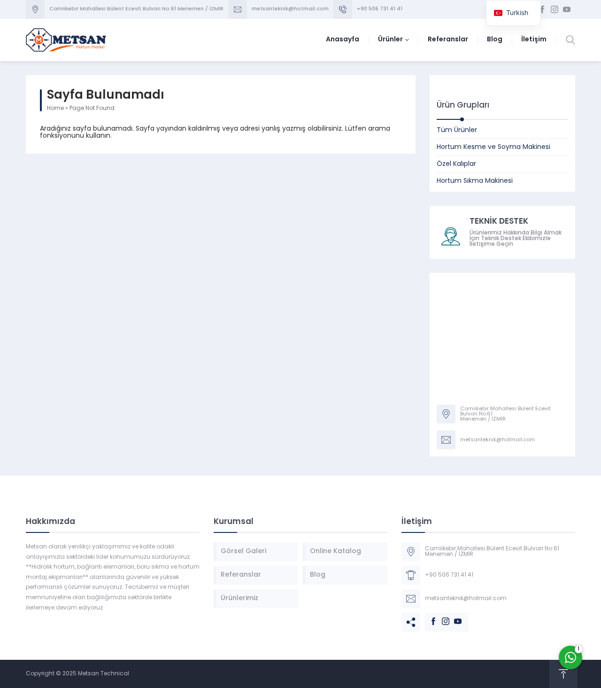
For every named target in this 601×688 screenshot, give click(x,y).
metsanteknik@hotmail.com (290, 9)
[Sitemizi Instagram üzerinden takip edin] (554, 9)
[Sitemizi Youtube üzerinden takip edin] (566, 9)
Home (55, 108)
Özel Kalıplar (456, 164)
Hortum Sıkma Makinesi (475, 181)
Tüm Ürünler (457, 130)
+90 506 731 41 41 (379, 9)
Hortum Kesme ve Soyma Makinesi (493, 147)
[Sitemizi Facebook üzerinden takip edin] (542, 9)
